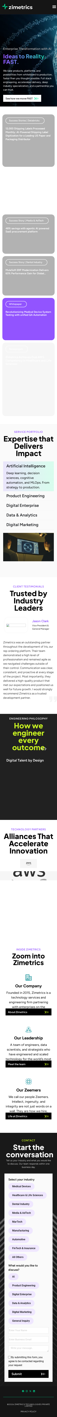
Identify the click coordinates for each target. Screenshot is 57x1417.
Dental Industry (20, 1204)
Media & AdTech (21, 1212)
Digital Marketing (22, 1311)
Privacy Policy (28, 1411)
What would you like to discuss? (23, 1268)
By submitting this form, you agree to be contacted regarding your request (26, 1361)
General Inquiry (21, 1320)
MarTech (17, 1221)
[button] (25, 121)
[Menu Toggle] (54, 7)
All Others (17, 1257)
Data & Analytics (21, 1303)
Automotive (18, 1239)
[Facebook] (23, 1391)
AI (13, 1276)
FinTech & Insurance (23, 1248)
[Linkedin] (34, 1391)
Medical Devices (21, 1186)
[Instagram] (27, 1391)
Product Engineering (23, 1285)
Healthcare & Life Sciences (27, 1195)
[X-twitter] (30, 1391)
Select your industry (21, 1179)
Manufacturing (20, 1230)
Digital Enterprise (22, 1294)
